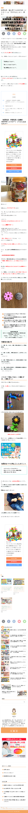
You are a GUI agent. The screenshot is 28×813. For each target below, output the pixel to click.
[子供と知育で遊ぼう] (14, 4)
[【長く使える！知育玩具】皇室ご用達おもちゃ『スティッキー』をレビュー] (18, 582)
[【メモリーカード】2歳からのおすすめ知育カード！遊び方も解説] (6, 582)
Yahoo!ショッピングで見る (14, 171)
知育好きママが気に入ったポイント (13, 112)
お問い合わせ (7, 769)
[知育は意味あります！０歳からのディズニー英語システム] (6, 601)
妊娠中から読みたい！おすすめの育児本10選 (14, 785)
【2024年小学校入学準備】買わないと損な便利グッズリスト (15, 800)
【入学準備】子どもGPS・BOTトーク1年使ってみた (14, 792)
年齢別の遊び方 (9, 106)
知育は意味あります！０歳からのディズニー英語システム (6, 607)
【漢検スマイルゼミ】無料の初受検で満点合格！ (14, 796)
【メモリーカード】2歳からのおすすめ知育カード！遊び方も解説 (6, 588)
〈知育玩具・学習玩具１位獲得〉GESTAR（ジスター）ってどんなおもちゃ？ (14, 102)
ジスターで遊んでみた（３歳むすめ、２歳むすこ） (14, 109)
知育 (2, 7)
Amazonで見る (14, 558)
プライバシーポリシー (9, 772)
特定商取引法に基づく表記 (9, 776)
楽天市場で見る (14, 168)
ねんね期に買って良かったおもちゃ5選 (12, 788)
